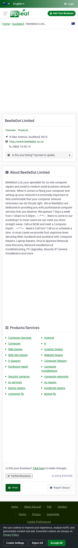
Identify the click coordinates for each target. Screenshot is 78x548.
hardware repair (18, 366)
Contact (62, 506)
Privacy (36, 514)
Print (14, 487)
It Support (14, 360)
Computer (14, 343)
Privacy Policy (11, 534)
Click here (39, 468)
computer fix (16, 393)
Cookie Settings (15, 542)
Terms (22, 514)
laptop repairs (16, 388)
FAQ (49, 506)
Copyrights (53, 514)
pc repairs (50, 382)
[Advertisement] (39, 69)
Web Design (15, 349)
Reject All (37, 542)
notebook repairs (54, 388)
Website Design (53, 355)
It (45, 343)
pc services (15, 382)
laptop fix (50, 393)
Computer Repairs (55, 360)
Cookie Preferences (39, 521)
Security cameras (19, 376)
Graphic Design (53, 349)
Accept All (56, 542)
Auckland (18, 23)
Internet (49, 337)
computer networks (56, 376)
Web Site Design (18, 355)
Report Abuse (61, 487)
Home (6, 23)
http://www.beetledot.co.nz (26, 141)
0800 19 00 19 (22, 146)
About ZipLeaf (32, 506)
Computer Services (19, 337)
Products (23, 130)
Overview (10, 130)
